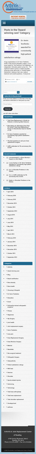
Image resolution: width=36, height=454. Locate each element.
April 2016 (10, 192)
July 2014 (10, 219)
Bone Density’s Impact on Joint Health (19, 158)
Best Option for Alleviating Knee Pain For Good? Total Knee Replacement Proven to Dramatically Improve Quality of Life (19, 128)
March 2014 (10, 234)
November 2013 (12, 249)
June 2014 (10, 222)
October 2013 (11, 253)
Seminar (9, 372)
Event (9, 302)
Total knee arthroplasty (14, 392)
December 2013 (12, 245)
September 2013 (12, 257)
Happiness (10, 315)
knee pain (10, 334)
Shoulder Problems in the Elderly (19, 170)
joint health (10, 322)
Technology (10, 388)
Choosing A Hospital (13, 290)
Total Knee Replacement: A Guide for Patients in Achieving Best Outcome (18, 121)
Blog (8, 275)
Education (10, 298)
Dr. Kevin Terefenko (13, 294)
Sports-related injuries (14, 380)
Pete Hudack (29, 453)
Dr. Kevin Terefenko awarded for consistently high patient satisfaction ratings (18, 135)
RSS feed (10, 368)
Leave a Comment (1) (12, 81)
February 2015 (11, 199)
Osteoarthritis (11, 361)
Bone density (11, 282)
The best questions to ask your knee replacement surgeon (18, 141)
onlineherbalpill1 (14, 157)
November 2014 (12, 203)
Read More (29, 81)
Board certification (12, 278)
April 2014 (10, 230)
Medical (9, 345)
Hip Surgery (11, 318)
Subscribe (8, 109)
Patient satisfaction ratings (15, 365)
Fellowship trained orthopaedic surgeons (16, 306)
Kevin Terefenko (12, 330)
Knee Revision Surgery (14, 341)
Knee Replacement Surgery (15, 338)
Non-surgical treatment (14, 353)
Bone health (11, 286)
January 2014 (11, 242)
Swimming (10, 384)
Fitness (9, 311)
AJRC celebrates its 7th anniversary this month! (19, 146)
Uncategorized (11, 403)
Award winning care (13, 271)
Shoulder (10, 376)
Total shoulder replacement (15, 399)
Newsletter (10, 349)
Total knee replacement (14, 395)
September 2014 (12, 211)
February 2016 (11, 195)
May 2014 (10, 226)
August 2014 (11, 215)
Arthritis (9, 267)
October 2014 (11, 207)
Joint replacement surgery (15, 326)
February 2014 (11, 238)
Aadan (11, 180)
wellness (10, 407)
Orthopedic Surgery (13, 357)
